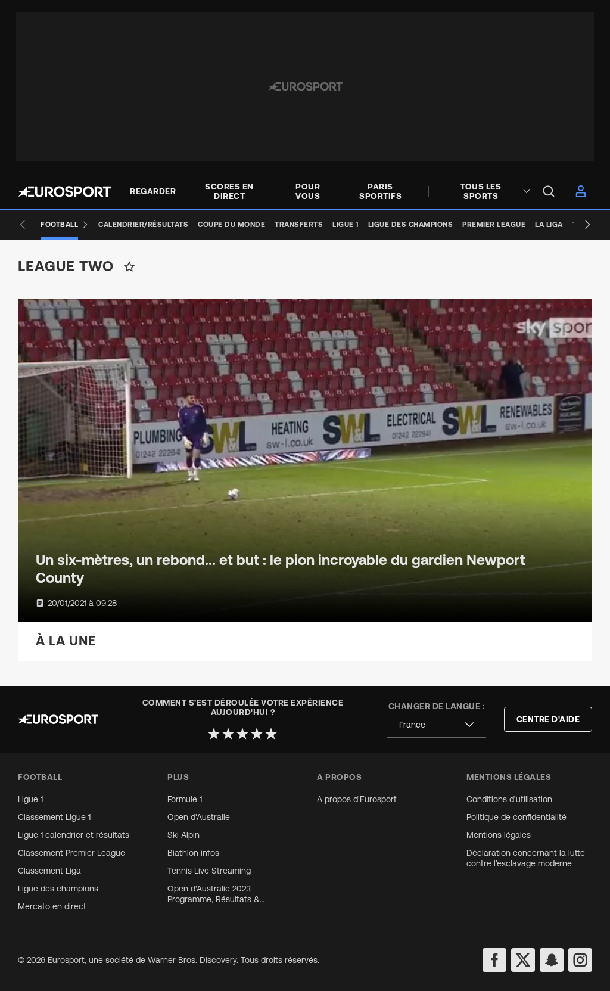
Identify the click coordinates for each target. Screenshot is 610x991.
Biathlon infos (193, 853)
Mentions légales (498, 835)
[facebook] (494, 960)
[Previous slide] (22, 224)
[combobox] (436, 725)
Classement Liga (49, 870)
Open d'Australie (198, 817)
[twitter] (523, 960)
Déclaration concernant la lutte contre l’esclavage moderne (525, 858)
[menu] (548, 191)
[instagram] (580, 960)
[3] (242, 733)
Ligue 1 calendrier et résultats (73, 835)
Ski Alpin (183, 835)
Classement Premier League (71, 853)
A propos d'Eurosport (357, 799)
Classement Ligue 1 (54, 817)
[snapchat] (552, 960)
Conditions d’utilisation (509, 799)
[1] (214, 733)
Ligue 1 (30, 799)
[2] (228, 733)
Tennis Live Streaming (209, 870)
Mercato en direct (52, 906)
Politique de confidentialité (516, 817)
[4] (257, 733)
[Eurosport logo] (64, 191)
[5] (271, 733)
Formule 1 (184, 799)
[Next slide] (587, 224)
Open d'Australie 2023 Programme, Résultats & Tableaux (213, 894)
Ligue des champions (58, 888)
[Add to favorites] (129, 266)
